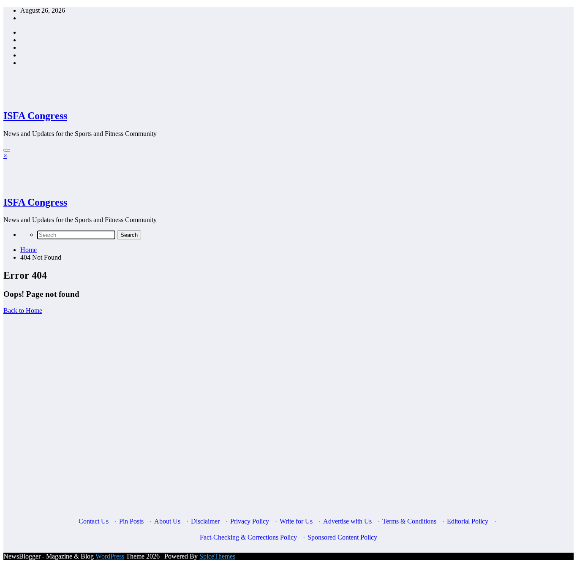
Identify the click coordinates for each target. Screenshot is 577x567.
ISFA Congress (35, 115)
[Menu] (6, 150)
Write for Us (296, 521)
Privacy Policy (249, 521)
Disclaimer (205, 521)
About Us (167, 521)
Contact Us (94, 521)
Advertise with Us (347, 521)
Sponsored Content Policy (342, 537)
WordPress (109, 556)
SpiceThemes (217, 556)
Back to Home (22, 310)
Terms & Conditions (409, 521)
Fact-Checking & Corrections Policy (248, 537)
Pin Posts (131, 521)
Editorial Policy (467, 521)
